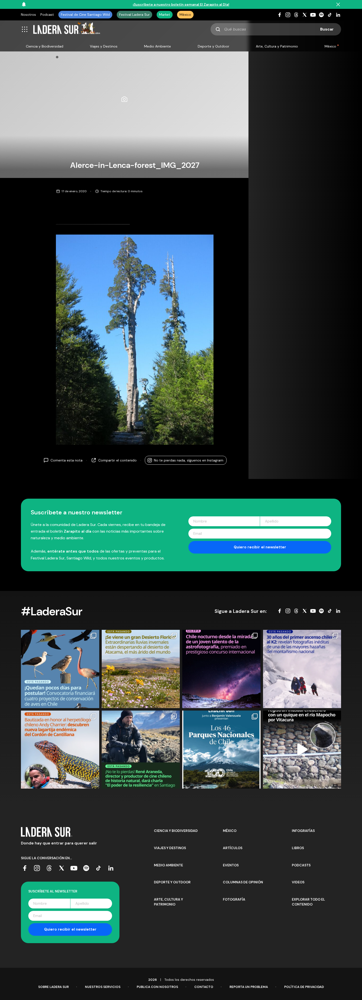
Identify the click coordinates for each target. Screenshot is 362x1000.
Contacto (203, 987)
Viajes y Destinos (103, 46)
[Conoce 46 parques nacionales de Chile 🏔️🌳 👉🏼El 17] (221, 750)
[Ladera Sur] (66, 29)
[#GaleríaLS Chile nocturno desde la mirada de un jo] (221, 669)
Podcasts (301, 865)
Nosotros (28, 14)
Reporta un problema (249, 987)
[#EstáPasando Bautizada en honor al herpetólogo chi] (60, 750)
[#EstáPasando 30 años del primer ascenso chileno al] (302, 669)
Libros (298, 848)
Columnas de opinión (243, 882)
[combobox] (276, 29)
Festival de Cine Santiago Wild (85, 14)
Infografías (303, 830)
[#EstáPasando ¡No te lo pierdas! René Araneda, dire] (141, 750)
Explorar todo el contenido (308, 901)
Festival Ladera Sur (134, 14)
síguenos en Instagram (188, 460)
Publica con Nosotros (157, 987)
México (185, 14)
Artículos (232, 848)
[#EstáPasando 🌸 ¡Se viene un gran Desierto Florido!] (141, 669)
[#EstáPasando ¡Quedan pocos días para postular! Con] (60, 669)
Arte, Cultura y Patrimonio (277, 46)
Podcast (47, 14)
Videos (298, 882)
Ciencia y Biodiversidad (44, 46)
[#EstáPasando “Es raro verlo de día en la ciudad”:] (302, 750)
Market (164, 14)
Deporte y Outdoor (213, 46)
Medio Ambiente (157, 46)
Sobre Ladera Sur (53, 987)
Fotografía (234, 899)
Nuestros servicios (102, 987)
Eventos (231, 865)
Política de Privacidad (304, 987)
